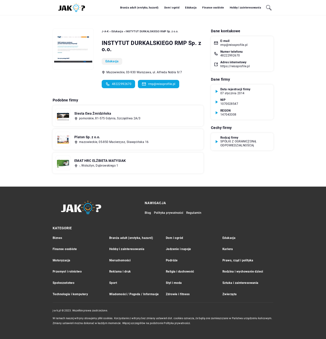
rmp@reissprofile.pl (161, 84)
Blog (148, 213)
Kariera (227, 249)
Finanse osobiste (213, 7)
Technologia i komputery (70, 294)
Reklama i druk (120, 271)
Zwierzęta (229, 294)
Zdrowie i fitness (178, 294)
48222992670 (121, 84)
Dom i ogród (171, 7)
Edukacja (191, 7)
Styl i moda (174, 283)
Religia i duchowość (180, 271)
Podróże (172, 260)
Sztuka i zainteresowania (240, 283)
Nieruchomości (120, 260)
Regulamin (193, 213)
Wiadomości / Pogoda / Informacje (134, 294)
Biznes (57, 238)
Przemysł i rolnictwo (67, 271)
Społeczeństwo (63, 283)
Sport (113, 283)
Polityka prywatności (168, 213)
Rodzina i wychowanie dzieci (242, 271)
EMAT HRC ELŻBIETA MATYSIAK (100, 161)
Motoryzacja (61, 260)
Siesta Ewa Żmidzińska (92, 113)
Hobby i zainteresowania (245, 7)
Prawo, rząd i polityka (237, 260)
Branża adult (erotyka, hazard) (139, 7)
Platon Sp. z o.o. (87, 137)
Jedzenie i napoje (178, 249)
